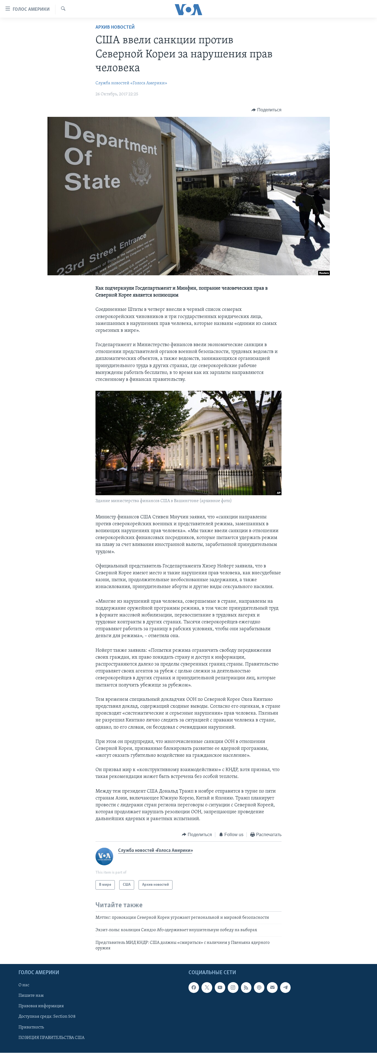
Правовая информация (41, 1006)
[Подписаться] (272, 987)
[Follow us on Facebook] (194, 987)
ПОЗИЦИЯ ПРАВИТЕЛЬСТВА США (51, 1037)
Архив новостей (115, 27)
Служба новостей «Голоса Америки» (131, 83)
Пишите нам (31, 995)
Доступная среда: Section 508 (47, 1016)
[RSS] (246, 987)
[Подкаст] (259, 987)
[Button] (266, 110)
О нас (23, 985)
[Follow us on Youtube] (220, 987)
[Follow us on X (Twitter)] (206, 987)
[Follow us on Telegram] (285, 987)
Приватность (31, 1027)
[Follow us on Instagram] (233, 987)
